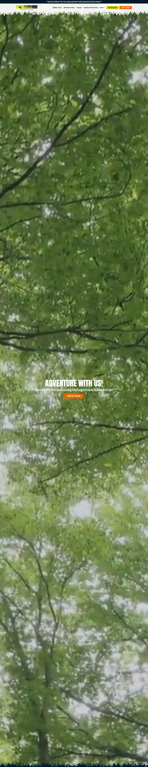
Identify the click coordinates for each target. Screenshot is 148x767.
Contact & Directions (90, 7)
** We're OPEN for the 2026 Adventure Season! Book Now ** (74, 2)
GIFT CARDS (125, 8)
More (101, 7)
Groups (78, 7)
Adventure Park (69, 7)
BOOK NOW (112, 8)
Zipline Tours (57, 7)
